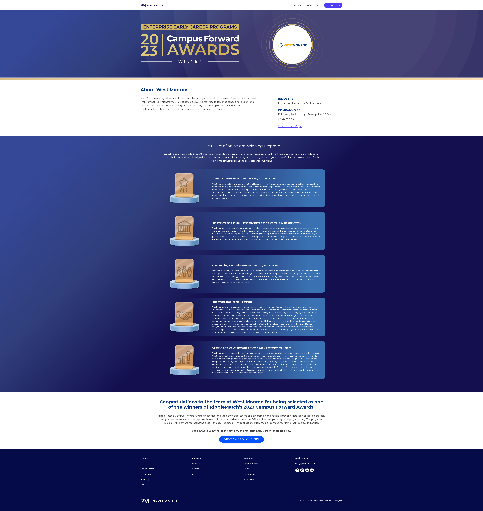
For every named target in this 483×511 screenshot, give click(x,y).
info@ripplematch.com (305, 463)
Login (143, 485)
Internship (145, 479)
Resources (311, 5)
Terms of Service (251, 463)
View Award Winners (241, 439)
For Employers (147, 474)
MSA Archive (249, 479)
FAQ (143, 463)
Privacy (247, 469)
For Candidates (333, 5)
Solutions (295, 5)
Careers (195, 469)
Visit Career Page (290, 126)
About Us (196, 463)
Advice (195, 474)
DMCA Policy (249, 474)
